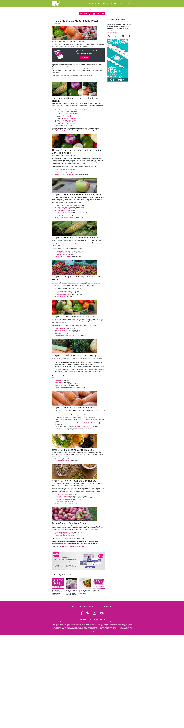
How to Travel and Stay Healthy (69, 123)
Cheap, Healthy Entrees (61, 459)
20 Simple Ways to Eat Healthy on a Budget (66, 205)
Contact (91, 606)
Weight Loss (99, 13)
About (73, 606)
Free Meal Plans (67, 125)
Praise (85, 606)
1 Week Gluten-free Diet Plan (62, 535)
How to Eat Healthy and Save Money (70, 111)
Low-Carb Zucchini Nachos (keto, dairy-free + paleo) (85, 592)
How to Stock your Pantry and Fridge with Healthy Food (75, 109)
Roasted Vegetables (79, 417)
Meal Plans (96, 3)
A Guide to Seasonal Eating (62, 210)
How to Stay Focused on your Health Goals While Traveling (70, 498)
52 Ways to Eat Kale (60, 296)
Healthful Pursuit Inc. (88, 619)
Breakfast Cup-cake (60, 387)
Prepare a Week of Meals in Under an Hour (66, 251)
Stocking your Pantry (60, 169)
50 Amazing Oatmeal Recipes (62, 294)
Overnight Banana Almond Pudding (64, 331)
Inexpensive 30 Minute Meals (68, 122)
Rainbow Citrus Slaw (79, 426)
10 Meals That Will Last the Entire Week (65, 253)
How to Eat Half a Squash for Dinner (64, 291)
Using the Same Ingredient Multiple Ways (71, 115)
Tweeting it (55, 130)
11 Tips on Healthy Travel (61, 503)
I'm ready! (85, 57)
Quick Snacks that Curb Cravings (69, 118)
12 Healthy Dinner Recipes (62, 460)
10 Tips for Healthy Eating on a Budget (65, 207)
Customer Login (107, 606)
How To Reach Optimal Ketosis (97, 591)
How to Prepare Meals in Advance (69, 113)
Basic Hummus (59, 382)
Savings (105, 3)
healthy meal (74, 546)
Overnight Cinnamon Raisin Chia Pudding (65, 335)
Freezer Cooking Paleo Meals (62, 256)
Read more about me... (112, 32)
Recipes (121, 3)
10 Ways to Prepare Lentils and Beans (64, 293)
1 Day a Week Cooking (61, 254)
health (63, 546)
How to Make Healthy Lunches (68, 120)
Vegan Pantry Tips (59, 171)
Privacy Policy (101, 619)
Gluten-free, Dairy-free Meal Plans (63, 534)
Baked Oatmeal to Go (60, 328)
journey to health (80, 546)
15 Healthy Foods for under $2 (62, 209)
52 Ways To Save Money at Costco (64, 217)
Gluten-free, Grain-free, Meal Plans (64, 532)
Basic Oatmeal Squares (61, 333)
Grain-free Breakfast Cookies (62, 330)
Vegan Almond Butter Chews (62, 385)
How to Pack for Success (61, 494)
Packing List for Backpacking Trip (63, 499)
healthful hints (68, 546)
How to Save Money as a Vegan (63, 215)
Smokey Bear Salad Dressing (91, 423)
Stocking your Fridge (60, 172)
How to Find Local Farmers (62, 212)
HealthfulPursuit (56, 3)
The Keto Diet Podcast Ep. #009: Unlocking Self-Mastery (57, 592)
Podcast (113, 3)
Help (79, 606)
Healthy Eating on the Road (62, 496)
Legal (95, 619)
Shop (127, 3)
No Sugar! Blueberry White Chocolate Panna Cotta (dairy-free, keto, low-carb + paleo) (71, 593)
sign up (63, 130)
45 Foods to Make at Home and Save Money (66, 214)
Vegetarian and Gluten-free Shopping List (65, 174)
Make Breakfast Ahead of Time (68, 116)
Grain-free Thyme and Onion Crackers (88, 419)
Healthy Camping (59, 501)
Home (89, 3)
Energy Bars (58, 380)
